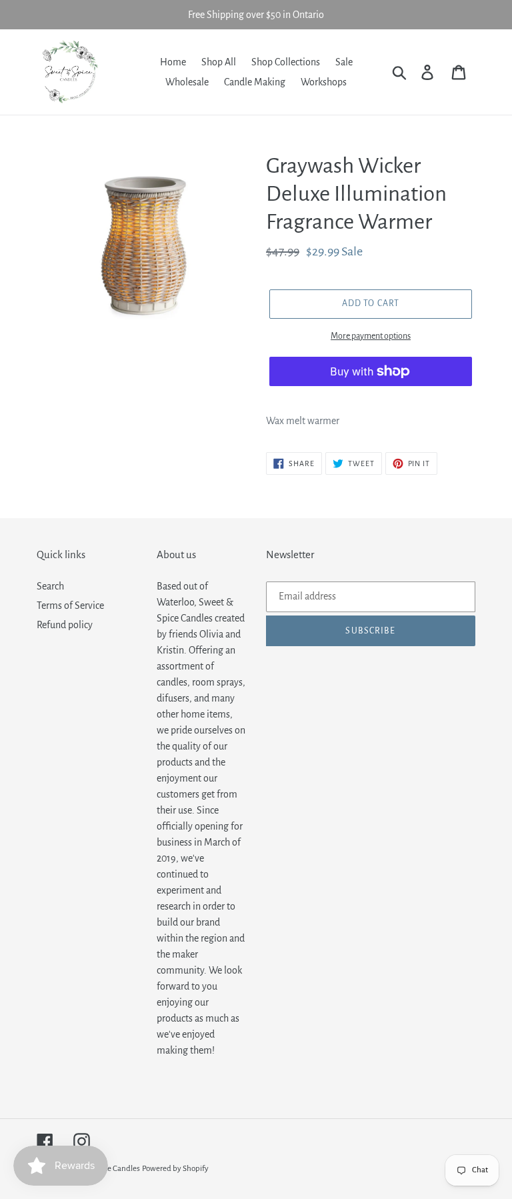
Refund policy (65, 625)
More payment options (371, 336)
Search (50, 586)
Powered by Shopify (175, 1168)
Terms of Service (70, 605)
